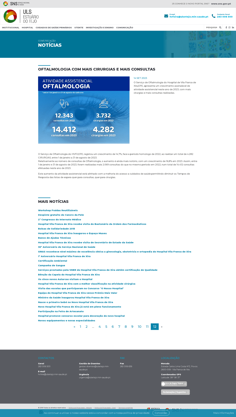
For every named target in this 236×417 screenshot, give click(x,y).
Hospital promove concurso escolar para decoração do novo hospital (81, 316)
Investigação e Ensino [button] (100, 27)
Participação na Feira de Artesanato (61, 311)
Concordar (161, 413)
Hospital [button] (27, 27)
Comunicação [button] (124, 27)
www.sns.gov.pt (221, 3)
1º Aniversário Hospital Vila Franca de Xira (64, 256)
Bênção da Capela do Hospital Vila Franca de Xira (69, 274)
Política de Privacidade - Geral (105, 408)
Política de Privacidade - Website (80, 408)
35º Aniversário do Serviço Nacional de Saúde (66, 247)
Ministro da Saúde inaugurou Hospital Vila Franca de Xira (73, 297)
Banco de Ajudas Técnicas (54, 238)
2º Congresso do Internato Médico (59, 219)
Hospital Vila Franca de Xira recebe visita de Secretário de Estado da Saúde (86, 242)
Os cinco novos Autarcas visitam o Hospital (65, 279)
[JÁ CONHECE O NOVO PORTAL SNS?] (16, 4)
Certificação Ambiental (52, 261)
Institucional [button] (10, 27)
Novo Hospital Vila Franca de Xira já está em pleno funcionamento (79, 306)
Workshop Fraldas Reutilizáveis (58, 210)
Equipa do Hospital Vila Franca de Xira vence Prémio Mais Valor (77, 293)
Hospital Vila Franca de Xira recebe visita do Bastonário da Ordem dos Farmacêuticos (92, 224)
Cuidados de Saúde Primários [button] (54, 27)
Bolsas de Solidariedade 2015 (56, 228)
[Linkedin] (233, 27)
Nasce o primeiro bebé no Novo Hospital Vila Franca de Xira (75, 302)
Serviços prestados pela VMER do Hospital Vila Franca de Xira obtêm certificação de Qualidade (97, 270)
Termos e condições (125, 408)
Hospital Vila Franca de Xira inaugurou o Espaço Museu (72, 233)
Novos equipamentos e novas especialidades (66, 320)
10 (139, 327)
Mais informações (223, 413)
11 (147, 327)
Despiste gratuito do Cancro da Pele (61, 215)
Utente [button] (78, 27)
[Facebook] (226, 27)
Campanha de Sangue (51, 265)
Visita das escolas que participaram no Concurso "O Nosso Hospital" (81, 288)
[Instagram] (229, 27)
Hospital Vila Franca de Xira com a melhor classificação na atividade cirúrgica (86, 284)
